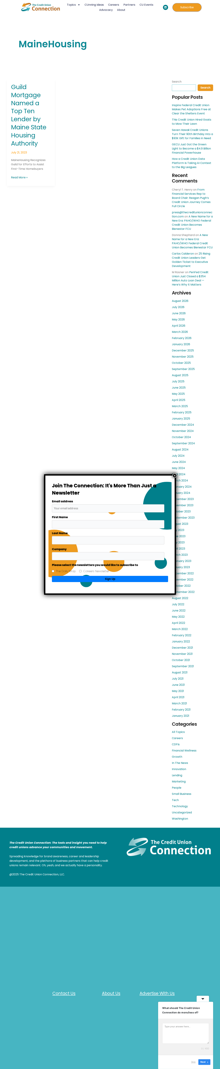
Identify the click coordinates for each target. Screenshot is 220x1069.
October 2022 (181, 586)
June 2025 (179, 388)
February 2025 (181, 412)
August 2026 (180, 301)
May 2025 (178, 394)
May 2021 (178, 691)
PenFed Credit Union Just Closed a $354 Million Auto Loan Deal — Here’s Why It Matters (190, 278)
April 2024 (178, 474)
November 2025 (183, 357)
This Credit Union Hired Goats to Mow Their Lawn (191, 122)
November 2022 (182, 580)
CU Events (146, 5)
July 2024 (178, 456)
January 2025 (181, 419)
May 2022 (178, 617)
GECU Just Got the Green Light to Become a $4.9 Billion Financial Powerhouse (191, 148)
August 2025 (180, 375)
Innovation (179, 769)
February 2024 (182, 487)
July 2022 (178, 604)
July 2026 (178, 307)
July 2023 (178, 530)
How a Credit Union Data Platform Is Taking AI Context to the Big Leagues (191, 163)
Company (59, 549)
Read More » (19, 177)
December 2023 (183, 499)
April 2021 (178, 697)
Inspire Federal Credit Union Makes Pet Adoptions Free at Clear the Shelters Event (191, 109)
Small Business (181, 794)
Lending (177, 775)
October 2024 (181, 437)
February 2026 (181, 338)
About (121, 10)
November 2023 (182, 505)
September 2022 (183, 592)
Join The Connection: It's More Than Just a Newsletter (104, 489)
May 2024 (178, 468)
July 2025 (178, 381)
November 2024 (183, 431)
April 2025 (178, 400)
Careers (113, 5)
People (176, 788)
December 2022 (183, 573)
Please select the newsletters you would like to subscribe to (95, 565)
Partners (129, 5)
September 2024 (183, 443)
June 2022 (178, 611)
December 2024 (183, 425)
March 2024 (180, 480)
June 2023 (178, 536)
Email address (62, 501)
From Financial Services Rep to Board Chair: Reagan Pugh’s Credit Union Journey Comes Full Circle (191, 198)
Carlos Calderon (183, 254)
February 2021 (181, 710)
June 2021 (178, 685)
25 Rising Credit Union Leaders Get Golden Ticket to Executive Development (191, 260)
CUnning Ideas (94, 5)
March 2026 (180, 332)
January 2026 (181, 344)
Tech (175, 800)
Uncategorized (182, 812)
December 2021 (182, 648)
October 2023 (181, 511)
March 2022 (180, 629)
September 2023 (183, 518)
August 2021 (180, 672)
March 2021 (179, 703)
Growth (177, 757)
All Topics (178, 732)
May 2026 (178, 319)
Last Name (60, 533)
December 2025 (183, 350)
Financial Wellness (184, 751)
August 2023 (180, 524)
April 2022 (178, 623)
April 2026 (178, 326)
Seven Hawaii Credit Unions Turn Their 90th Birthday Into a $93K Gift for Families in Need (192, 134)
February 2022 (181, 635)
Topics (71, 5)
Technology (180, 806)
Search (177, 82)
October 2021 (181, 660)
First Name (60, 517)
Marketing (179, 781)
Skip (193, 1062)
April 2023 (178, 549)
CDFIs (176, 744)
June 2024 (179, 462)
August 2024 (180, 450)
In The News (180, 763)
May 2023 (178, 542)
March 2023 (180, 555)
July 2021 (178, 679)
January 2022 (181, 641)
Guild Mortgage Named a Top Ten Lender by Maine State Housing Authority (28, 115)
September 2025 (183, 369)
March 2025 (180, 406)
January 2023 (181, 567)
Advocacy (106, 10)
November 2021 (182, 654)
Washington (180, 819)
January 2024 (181, 493)
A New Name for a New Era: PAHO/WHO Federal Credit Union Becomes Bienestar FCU (192, 222)
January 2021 (180, 716)
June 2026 (179, 313)
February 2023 (181, 561)
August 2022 (180, 598)
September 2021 (183, 666)
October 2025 (181, 363)
